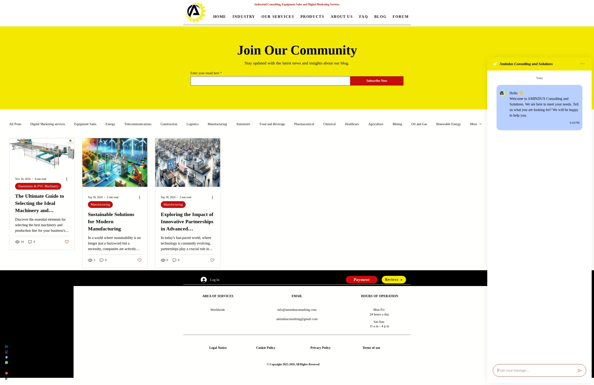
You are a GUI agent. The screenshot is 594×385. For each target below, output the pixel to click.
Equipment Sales (85, 124)
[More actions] (68, 179)
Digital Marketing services (47, 124)
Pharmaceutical (304, 124)
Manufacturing (217, 124)
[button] (244, 17)
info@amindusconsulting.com (296, 310)
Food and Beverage (272, 124)
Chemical (329, 124)
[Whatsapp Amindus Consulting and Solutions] (6, 362)
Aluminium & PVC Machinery (38, 186)
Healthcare (352, 124)
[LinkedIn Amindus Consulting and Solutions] (6, 346)
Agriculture (375, 124)
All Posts (15, 124)
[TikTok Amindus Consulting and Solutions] (6, 378)
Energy (110, 124)
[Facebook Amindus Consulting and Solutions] (6, 357)
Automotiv (243, 124)
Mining (397, 124)
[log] (539, 215)
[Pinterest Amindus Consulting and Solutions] (6, 373)
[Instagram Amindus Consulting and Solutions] (6, 352)
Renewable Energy (448, 124)
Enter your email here (204, 73)
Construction (169, 124)
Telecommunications (137, 124)
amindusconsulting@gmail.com (297, 319)
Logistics (192, 124)
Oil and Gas (419, 124)
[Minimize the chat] (582, 64)
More (473, 124)
